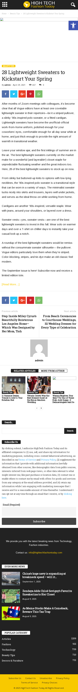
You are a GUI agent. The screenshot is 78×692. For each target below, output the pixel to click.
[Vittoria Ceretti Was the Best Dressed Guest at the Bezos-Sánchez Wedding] (39, 385)
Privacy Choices (49, 682)
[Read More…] (10, 284)
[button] (73, 25)
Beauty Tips (15, 13)
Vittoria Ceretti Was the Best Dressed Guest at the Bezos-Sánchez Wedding (38, 398)
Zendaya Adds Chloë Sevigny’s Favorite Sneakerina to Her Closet (47, 592)
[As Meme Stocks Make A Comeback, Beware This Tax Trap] (11, 613)
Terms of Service (27, 459)
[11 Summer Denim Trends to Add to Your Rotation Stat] (13, 385)
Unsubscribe (46, 678)
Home (4, 13)
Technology (8, 649)
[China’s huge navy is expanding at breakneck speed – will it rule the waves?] (11, 578)
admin (8, 85)
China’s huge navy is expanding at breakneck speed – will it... (44, 575)
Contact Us (30, 678)
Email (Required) (11, 504)
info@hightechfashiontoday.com (45, 552)
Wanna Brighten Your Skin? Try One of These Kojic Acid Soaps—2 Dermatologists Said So (63, 398)
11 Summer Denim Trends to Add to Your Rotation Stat (12, 397)
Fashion (6, 644)
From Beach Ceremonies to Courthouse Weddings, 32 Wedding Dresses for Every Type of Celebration (58, 321)
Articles (6, 639)
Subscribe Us (15, 678)
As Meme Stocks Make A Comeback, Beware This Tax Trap (45, 610)
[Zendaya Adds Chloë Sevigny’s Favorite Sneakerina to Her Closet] (11, 596)
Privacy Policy (48, 459)
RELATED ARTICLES (25, 370)
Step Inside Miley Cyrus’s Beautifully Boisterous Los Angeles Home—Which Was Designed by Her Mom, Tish (19, 323)
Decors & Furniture (12, 660)
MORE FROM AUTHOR (53, 370)
